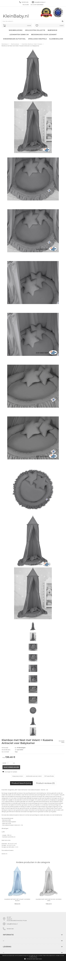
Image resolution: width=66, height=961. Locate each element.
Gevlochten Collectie (35, 30)
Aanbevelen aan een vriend (33, 776)
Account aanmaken (37, 4)
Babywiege (52, 30)
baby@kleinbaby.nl (40, 2)
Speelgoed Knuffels (37, 39)
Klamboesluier (56, 39)
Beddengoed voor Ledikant (44, 34)
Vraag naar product (17, 776)
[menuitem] (15, 30)
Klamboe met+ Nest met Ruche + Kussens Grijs (48, 899)
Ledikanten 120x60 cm (19, 34)
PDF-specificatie (49, 776)
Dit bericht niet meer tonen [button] (34, 959)
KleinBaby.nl (16, 16)
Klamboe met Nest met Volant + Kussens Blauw (17, 899)
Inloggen (26, 4)
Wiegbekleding (15, 30)
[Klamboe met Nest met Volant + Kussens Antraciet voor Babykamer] (33, 75)
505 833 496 (25, 2)
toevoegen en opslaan (10, 771)
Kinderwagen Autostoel (14, 39)
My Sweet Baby (61, 741)
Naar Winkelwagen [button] (11, 767)
